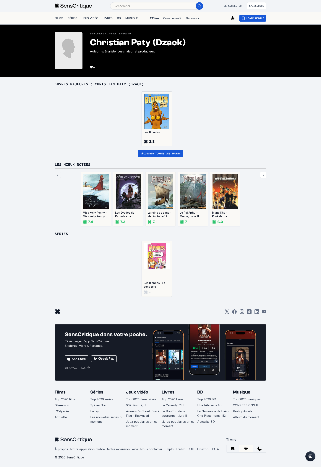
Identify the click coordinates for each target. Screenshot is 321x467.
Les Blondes (152, 132)
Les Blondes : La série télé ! (154, 284)
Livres (168, 392)
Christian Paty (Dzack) (119, 33)
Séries (96, 392)
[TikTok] (249, 312)
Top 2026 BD (206, 399)
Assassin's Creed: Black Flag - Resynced (142, 413)
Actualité (61, 417)
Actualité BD (206, 421)
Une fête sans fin (209, 405)
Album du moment (246, 417)
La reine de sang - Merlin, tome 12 (159, 214)
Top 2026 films (65, 399)
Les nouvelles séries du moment (106, 419)
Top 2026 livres (173, 399)
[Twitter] (227, 312)
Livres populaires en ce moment (178, 424)
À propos (61, 449)
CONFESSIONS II (245, 405)
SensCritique (97, 33)
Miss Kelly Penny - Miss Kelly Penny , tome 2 (95, 214)
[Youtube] (264, 312)
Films (60, 392)
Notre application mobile (87, 449)
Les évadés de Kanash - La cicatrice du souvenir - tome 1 (126, 214)
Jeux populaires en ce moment (142, 424)
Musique (241, 392)
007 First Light (136, 405)
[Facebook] (234, 312)
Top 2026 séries (101, 399)
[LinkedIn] (256, 312)
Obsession (62, 405)
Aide (135, 449)
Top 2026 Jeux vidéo (141, 399)
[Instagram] (242, 312)
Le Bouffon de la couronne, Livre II (174, 413)
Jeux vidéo (137, 392)
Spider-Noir (98, 405)
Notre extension (118, 449)
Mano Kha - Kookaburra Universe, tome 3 (223, 214)
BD (200, 392)
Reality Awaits (242, 411)
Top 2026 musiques (247, 399)
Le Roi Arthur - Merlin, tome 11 (189, 214)
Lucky (94, 411)
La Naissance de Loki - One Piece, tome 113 (213, 413)
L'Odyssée (62, 411)
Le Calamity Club (173, 405)
